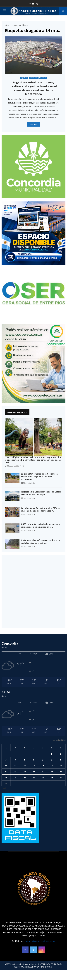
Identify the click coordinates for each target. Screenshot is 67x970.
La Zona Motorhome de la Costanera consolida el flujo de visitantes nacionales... (39, 476)
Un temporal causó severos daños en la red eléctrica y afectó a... (40, 541)
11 (15, 765)
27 (34, 777)
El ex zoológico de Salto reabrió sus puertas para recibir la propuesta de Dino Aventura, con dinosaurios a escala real (33, 460)
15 (51, 765)
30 (61, 777)
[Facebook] (25, 949)
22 (51, 771)
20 (34, 771)
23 (61, 771)
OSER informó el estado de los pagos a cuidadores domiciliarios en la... (40, 525)
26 (25, 777)
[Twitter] (33, 949)
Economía (42, 78)
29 (51, 777)
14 (42, 765)
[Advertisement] (33, 591)
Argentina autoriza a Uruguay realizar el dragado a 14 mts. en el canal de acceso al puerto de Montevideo (33, 88)
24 (6, 777)
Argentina (24, 78)
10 (6, 765)
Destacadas (33, 78)
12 (25, 765)
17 (6, 771)
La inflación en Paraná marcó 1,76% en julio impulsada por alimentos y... (40, 509)
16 (61, 765)
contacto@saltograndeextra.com (39, 941)
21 (42, 771)
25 (15, 777)
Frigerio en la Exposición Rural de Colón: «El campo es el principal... (41, 493)
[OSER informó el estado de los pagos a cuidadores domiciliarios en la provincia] (12, 528)
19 (25, 771)
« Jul (4, 787)
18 (15, 771)
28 (42, 777)
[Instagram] (41, 949)
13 (34, 765)
